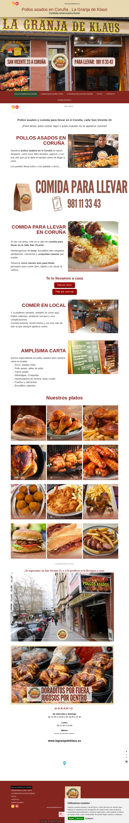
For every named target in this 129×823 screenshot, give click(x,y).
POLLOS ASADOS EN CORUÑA (26, 94)
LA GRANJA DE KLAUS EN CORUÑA (80, 94)
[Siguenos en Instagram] (13, 3)
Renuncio (79, 818)
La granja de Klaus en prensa (64, 564)
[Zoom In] (126, 751)
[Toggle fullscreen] (126, 761)
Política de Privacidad (56, 821)
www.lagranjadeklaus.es (72, 3)
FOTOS (99, 94)
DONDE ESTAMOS (64, 100)
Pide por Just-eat (64, 291)
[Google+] (17, 3)
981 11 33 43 (68, 106)
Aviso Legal (44, 821)
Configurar (89, 818)
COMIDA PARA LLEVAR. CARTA (52, 94)
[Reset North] (126, 757)
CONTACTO (110, 94)
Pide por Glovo (64, 285)
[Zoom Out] (126, 754)
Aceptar (71, 818)
